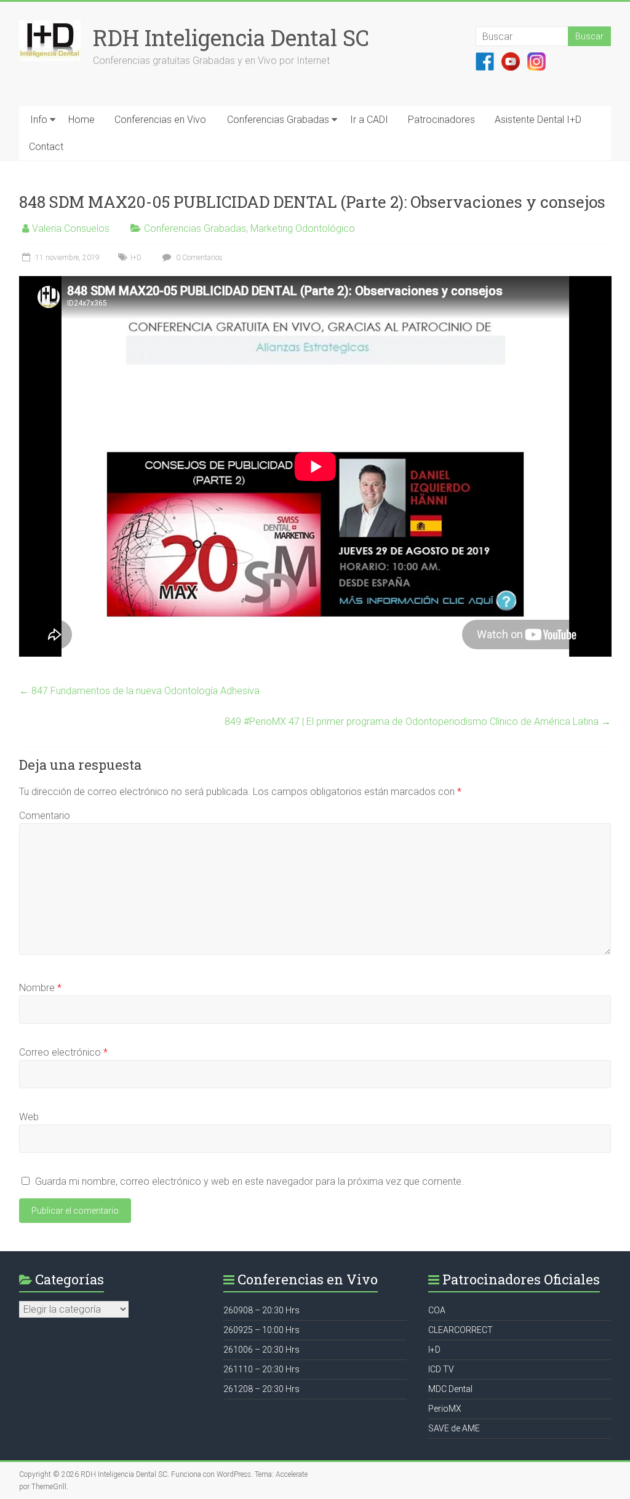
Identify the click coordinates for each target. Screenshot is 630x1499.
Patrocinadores (441, 119)
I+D (136, 257)
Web (29, 1117)
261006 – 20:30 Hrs (261, 1350)
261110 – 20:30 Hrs (261, 1369)
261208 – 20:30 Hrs (261, 1389)
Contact (46, 146)
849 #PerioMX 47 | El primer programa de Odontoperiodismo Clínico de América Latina (418, 721)
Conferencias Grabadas (278, 119)
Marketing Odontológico (302, 228)
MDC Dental (450, 1389)
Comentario (44, 815)
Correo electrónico (63, 1052)
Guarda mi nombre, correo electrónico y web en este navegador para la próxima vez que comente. (249, 1181)
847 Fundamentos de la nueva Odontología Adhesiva (139, 691)
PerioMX (444, 1409)
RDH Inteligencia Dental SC (231, 37)
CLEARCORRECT (460, 1330)
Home (81, 119)
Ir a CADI (369, 119)
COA (436, 1310)
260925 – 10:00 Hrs (261, 1330)
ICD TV (441, 1369)
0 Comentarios (198, 257)
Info (38, 119)
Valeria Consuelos (71, 228)
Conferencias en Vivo (160, 119)
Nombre (40, 988)
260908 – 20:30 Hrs (261, 1310)
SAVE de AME (454, 1428)
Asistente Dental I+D (538, 119)
